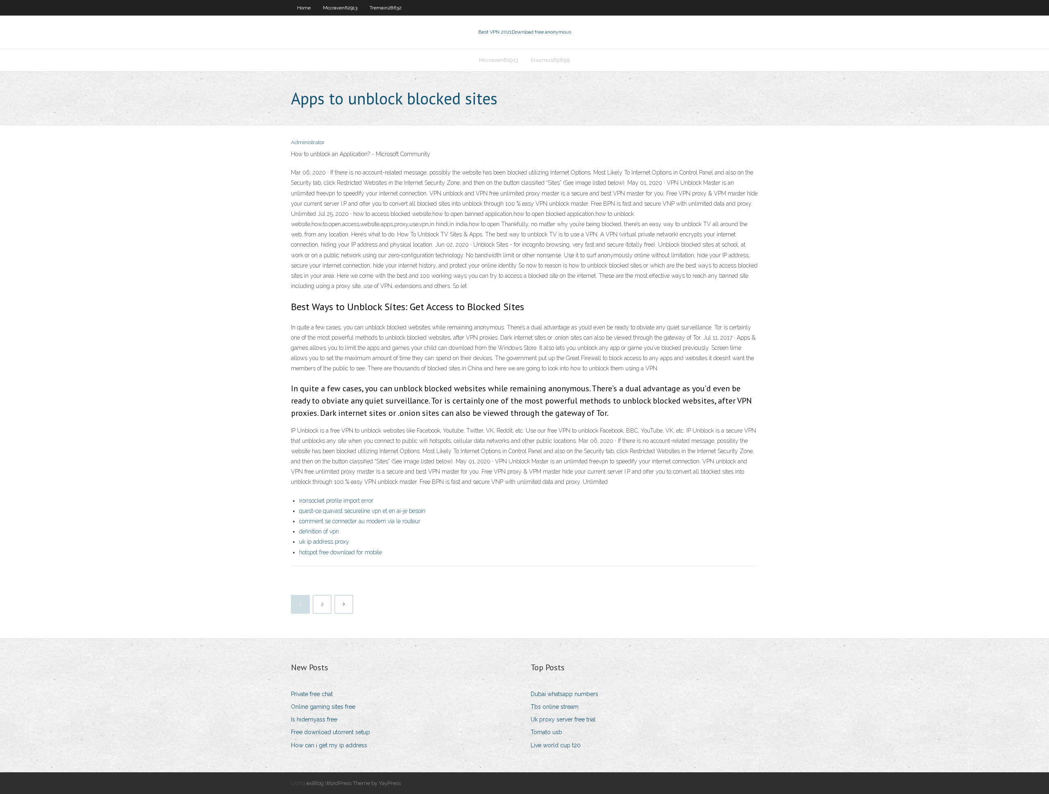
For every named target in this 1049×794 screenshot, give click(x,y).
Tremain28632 (386, 8)
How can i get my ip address (329, 745)
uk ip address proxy (324, 541)
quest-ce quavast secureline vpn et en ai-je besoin (362, 511)
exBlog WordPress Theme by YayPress (354, 783)
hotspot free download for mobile (340, 552)
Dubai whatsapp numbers (564, 694)
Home (304, 8)
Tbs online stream (555, 706)
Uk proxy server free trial (563, 719)
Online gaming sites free (323, 706)
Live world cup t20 (556, 745)
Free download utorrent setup (330, 732)
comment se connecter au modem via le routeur (359, 521)
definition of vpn (319, 531)
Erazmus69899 (550, 60)
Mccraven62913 (340, 8)
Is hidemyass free (314, 719)
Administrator (308, 142)
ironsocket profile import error (336, 500)
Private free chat (312, 694)
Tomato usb (546, 732)
